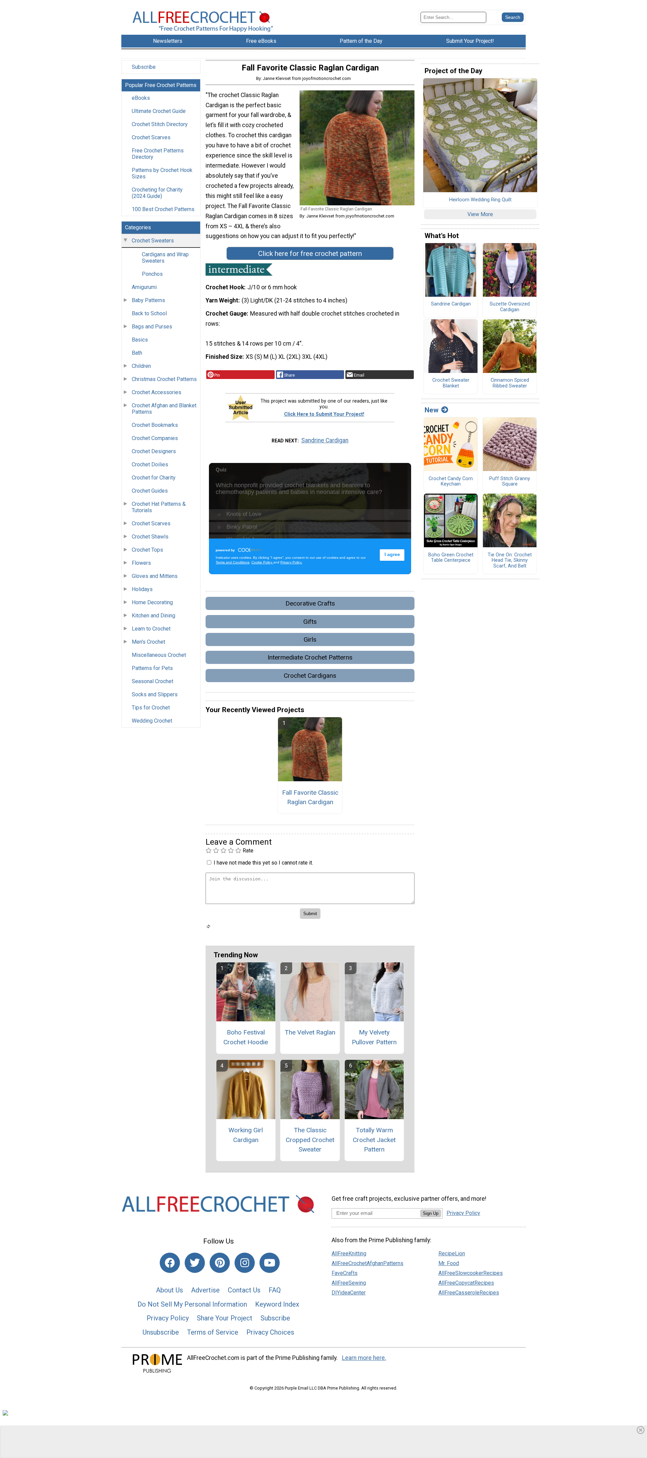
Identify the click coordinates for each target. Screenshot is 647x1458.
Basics (140, 340)
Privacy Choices (270, 1332)
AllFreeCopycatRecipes (466, 1283)
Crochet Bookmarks (155, 425)
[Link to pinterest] (220, 1263)
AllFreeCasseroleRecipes (468, 1292)
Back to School (149, 313)
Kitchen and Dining (153, 615)
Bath (137, 353)
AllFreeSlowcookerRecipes (470, 1273)
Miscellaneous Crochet (159, 655)
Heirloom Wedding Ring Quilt (480, 200)
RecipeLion (451, 1253)
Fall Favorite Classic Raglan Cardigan (310, 797)
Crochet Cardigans (310, 675)
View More (480, 214)
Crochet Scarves (151, 137)
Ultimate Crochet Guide (159, 111)
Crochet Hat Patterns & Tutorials (159, 507)
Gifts (310, 621)
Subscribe (144, 67)
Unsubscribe (161, 1332)
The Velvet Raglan (310, 1032)
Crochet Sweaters (153, 240)
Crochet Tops (147, 550)
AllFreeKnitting (349, 1253)
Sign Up (430, 1213)
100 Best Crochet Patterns (163, 209)
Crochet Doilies (150, 464)
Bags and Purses (152, 326)
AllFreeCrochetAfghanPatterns (367, 1263)
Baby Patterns (148, 300)
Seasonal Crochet (152, 681)
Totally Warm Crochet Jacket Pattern (374, 1140)
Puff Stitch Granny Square (509, 481)
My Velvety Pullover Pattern (374, 1037)
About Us (169, 1290)
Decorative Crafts (310, 603)
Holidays (142, 589)
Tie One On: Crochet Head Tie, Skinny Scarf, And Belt (510, 560)
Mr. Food (448, 1263)
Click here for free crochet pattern (310, 254)
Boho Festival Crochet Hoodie (245, 1037)
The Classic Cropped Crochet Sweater (310, 1140)
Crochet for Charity (154, 477)
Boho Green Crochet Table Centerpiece (450, 557)
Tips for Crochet (151, 707)
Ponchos (152, 274)
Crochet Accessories (156, 392)
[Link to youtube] (269, 1263)
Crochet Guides (150, 491)
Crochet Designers (154, 451)
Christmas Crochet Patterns (164, 379)
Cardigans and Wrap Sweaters (165, 257)
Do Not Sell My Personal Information (192, 1304)
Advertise (205, 1290)
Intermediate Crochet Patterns (310, 657)
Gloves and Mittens (155, 576)
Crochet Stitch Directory (160, 124)
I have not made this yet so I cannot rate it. (263, 862)
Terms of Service (212, 1332)
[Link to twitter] (195, 1263)
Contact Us (244, 1290)
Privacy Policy (168, 1318)
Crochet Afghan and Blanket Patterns (164, 408)
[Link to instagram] (245, 1263)
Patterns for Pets (152, 668)
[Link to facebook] (170, 1263)
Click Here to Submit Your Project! (324, 414)
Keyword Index (277, 1304)
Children (141, 366)
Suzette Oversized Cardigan (510, 307)
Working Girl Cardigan (245, 1135)
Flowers (141, 563)
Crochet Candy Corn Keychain (451, 481)
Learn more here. (364, 1357)
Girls (310, 639)
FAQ (275, 1290)
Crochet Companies (155, 438)
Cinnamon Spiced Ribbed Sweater (510, 383)
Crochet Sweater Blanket (450, 383)
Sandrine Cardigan (324, 440)
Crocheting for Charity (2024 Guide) (157, 192)
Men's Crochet (148, 642)
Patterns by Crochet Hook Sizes (162, 173)
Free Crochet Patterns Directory (158, 153)
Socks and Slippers (155, 694)
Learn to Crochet (151, 628)
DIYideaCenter (349, 1292)
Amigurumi (144, 287)
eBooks (141, 98)
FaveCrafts (345, 1273)
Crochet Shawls (150, 536)
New (431, 410)
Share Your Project (224, 1318)
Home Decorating (152, 602)
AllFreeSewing (349, 1283)
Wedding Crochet (152, 721)
